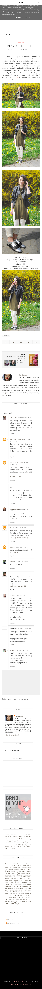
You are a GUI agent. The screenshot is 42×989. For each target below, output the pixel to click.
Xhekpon (28, 901)
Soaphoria (24, 897)
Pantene (25, 892)
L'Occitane (14, 882)
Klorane (7, 882)
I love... (21, 880)
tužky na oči (27, 845)
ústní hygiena (26, 846)
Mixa (15, 890)
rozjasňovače (14, 845)
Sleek (20, 897)
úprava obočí (15, 846)
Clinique (13, 871)
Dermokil (29, 871)
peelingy (12, 841)
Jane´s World (15, 552)
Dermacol (22, 871)
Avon (29, 865)
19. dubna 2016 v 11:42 (24, 417)
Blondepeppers (15, 486)
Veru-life (13, 417)
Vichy (29, 899)
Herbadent (16, 880)
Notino (20, 892)
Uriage (25, 899)
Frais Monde (9, 877)
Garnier (7, 878)
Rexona (12, 896)
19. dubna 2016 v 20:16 (21, 561)
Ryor (29, 896)
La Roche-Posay (17, 884)
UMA (21, 899)
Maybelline (19, 888)
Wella (23, 901)
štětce (13, 848)
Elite (15, 875)
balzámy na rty (10, 835)
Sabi (11, 595)
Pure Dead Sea (17, 893)
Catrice (7, 871)
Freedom (16, 877)
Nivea (15, 892)
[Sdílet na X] (13, 342)
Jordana (26, 880)
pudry (17, 841)
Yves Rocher (9, 903)
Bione (6, 869)
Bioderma (28, 867)
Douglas (5, 393)
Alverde (19, 863)
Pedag (29, 892)
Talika (29, 897)
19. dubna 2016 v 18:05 (20, 528)
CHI (25, 869)
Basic (19, 867)
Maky (12, 561)
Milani (25, 888)
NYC (22, 890)
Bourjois (16, 869)
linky (29, 836)
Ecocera (28, 873)
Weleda (19, 901)
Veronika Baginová (16, 462)
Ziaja (16, 903)
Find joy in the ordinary (19, 538)
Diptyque (7, 873)
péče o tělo (12, 843)
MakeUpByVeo (15, 477)
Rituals (25, 896)
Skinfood (15, 897)
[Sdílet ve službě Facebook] (6, 342)
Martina (13, 574)
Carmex (29, 869)
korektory (15, 836)
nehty (19, 838)
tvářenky (7, 846)
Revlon (7, 896)
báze (19, 835)
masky (13, 839)
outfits (21, 42)
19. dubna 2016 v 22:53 (20, 595)
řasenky (7, 848)
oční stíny (27, 839)
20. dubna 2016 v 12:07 (24, 629)
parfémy (7, 841)
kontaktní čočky (26, 835)
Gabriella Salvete (25, 877)
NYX (25, 890)
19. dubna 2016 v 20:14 (21, 547)
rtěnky (20, 845)
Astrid (20, 865)
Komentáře (10, 923)
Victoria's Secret (9, 901)
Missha (12, 890)
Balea (10, 867)
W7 (16, 901)
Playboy (7, 893)
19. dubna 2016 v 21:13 (23, 574)
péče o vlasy (21, 843)
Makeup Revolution (14, 886)
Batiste (23, 867)
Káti (16, 77)
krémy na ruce (23, 836)
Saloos (6, 897)
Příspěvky (10, 920)
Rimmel (18, 895)
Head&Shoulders (9, 880)
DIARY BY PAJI (14, 509)
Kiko (29, 880)
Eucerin (29, 875)
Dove (13, 873)
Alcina (14, 863)
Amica (23, 863)
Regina (22, 893)
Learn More (18, 18)
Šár (11, 528)
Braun (21, 869)
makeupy (7, 839)
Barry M (15, 867)
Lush (6, 886)
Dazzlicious (19, 716)
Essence (20, 875)
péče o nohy (23, 841)
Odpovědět (12, 433)
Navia (11, 892)
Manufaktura (26, 886)
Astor (15, 865)
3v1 (6, 864)
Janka (12, 547)
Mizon (18, 890)
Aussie (24, 865)
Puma (11, 893)
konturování (8, 836)
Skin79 (10, 897)
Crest (16, 871)
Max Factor (11, 888)
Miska (12, 650)
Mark (6, 888)
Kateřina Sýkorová (17, 439)
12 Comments (29, 49)
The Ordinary (9, 899)
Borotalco (10, 869)
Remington (28, 893)
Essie (25, 875)
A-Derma (9, 863)
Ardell (11, 865)
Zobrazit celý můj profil (12, 735)
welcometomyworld (18, 586)
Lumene (29, 884)
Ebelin (23, 873)
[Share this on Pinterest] (21, 342)
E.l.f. (18, 873)
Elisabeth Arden (9, 875)
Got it (27, 18)
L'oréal (23, 882)
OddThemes (20, 981)
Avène (6, 867)
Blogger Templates (21, 984)
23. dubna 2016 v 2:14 (21, 650)
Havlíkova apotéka (25, 878)
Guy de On (14, 878)
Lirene (24, 884)
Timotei (17, 899)
